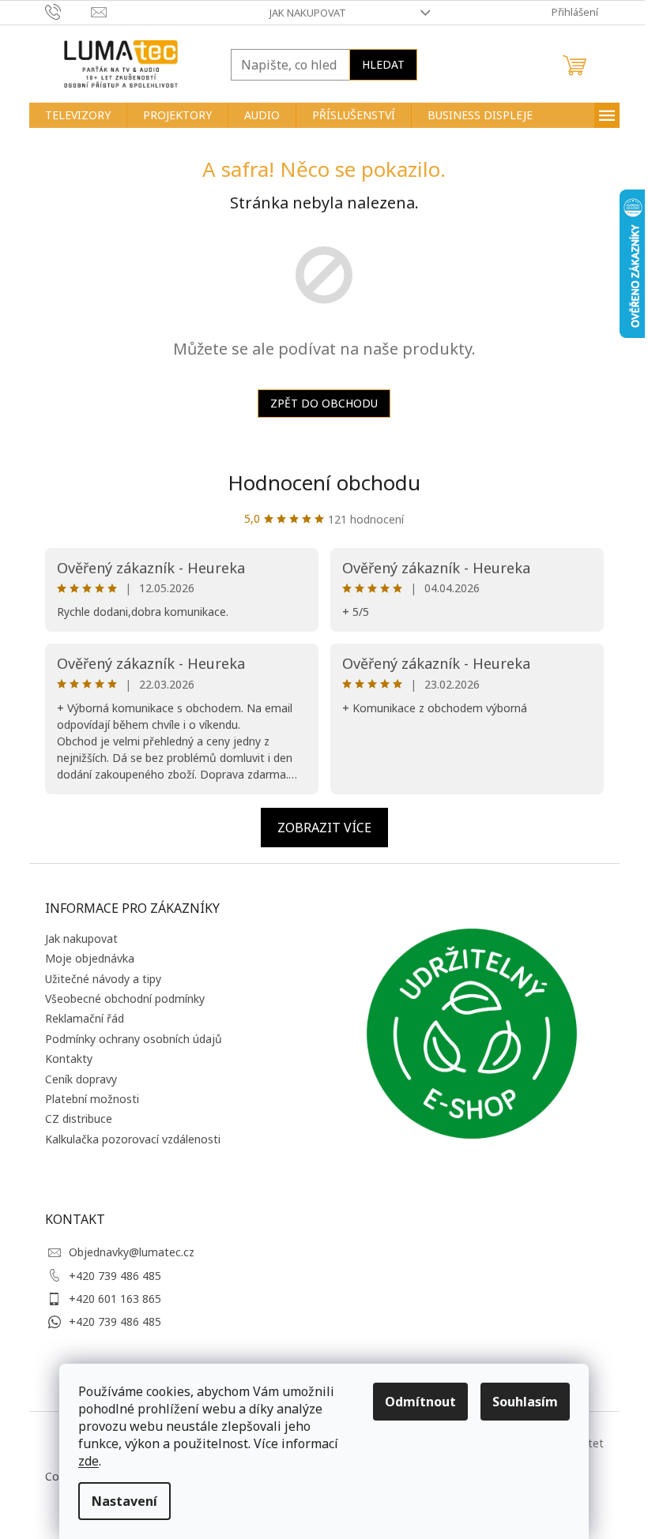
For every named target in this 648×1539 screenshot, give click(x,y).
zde (88, 1461)
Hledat (383, 64)
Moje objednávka (89, 958)
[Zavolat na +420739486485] (68, 11)
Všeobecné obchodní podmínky (125, 998)
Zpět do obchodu (324, 403)
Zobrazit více (324, 827)
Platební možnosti (92, 1098)
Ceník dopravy (81, 1079)
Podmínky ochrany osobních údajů (133, 1038)
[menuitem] (77, 115)
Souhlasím (525, 1401)
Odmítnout (420, 1401)
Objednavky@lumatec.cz (131, 1251)
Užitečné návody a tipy (103, 978)
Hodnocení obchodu (324, 482)
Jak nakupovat (307, 13)
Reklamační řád (84, 1018)
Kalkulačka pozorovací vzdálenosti (132, 1139)
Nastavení (124, 1501)
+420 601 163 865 (115, 1298)
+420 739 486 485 (115, 1275)
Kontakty (68, 1058)
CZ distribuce (78, 1118)
